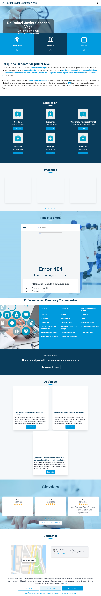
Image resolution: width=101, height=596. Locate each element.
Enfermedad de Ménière (49, 333)
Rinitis (82, 318)
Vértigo (63, 314)
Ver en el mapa (28, 560)
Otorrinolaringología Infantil (88, 309)
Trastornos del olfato (69, 336)
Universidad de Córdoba (38, 80)
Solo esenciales (50, 588)
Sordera (44, 308)
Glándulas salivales (68, 333)
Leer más (18, 128)
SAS (69, 83)
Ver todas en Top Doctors (50, 523)
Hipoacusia (45, 322)
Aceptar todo (72, 588)
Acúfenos (44, 318)
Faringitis (64, 308)
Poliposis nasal (66, 322)
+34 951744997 (61, 554)
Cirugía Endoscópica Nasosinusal (48, 327)
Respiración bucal (87, 322)
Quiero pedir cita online (50, 367)
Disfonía (44, 314)
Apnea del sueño (86, 333)
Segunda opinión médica (89, 326)
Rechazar (28, 588)
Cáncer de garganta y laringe (69, 327)
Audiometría (65, 318)
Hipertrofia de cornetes (49, 336)
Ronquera (84, 314)
